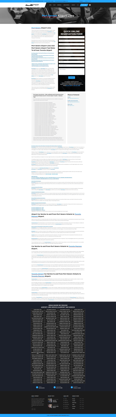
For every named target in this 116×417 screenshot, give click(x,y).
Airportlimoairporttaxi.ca (63, 415)
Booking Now (42, 387)
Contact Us (67, 408)
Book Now (72, 77)
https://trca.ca (71, 105)
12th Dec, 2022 (56, 399)
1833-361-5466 (76, 85)
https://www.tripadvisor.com (74, 98)
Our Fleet (66, 406)
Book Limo (66, 402)
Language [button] (81, 1)
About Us (66, 400)
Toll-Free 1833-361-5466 (38, 1)
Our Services (67, 404)
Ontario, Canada (77, 387)
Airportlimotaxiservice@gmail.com (62, 1)
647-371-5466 (28, 1)
